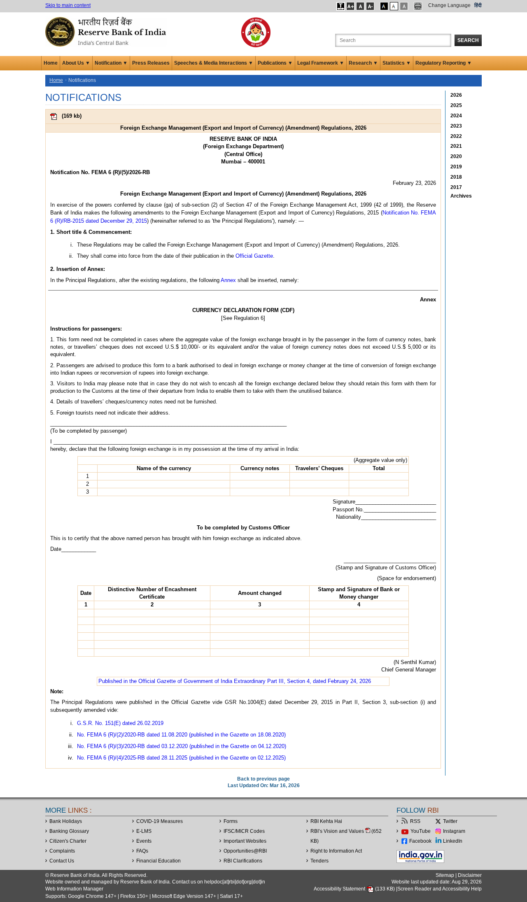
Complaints (62, 851)
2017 (456, 187)
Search (468, 40)
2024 (456, 116)
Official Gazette (254, 256)
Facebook (420, 841)
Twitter (450, 821)
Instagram (454, 831)
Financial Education (158, 861)
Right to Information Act (336, 851)
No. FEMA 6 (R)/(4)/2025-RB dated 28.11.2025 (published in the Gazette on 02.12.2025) (181, 758)
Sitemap (445, 875)
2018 (456, 177)
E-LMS (144, 831)
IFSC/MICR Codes (244, 831)
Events (144, 841)
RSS (415, 821)
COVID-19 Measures (159, 821)
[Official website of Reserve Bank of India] (107, 31)
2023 (456, 126)
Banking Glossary (69, 831)
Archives (461, 196)
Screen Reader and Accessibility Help (439, 889)
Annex (228, 280)
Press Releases (151, 63)
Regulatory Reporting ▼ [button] (443, 63)
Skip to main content (68, 5)
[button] (340, 6)
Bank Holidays (65, 821)
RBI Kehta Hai (326, 821)
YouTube (420, 831)
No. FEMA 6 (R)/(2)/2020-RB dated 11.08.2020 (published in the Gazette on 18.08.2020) (181, 735)
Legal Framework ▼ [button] (320, 63)
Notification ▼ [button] (111, 63)
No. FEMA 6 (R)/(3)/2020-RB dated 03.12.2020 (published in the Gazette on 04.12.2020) (181, 746)
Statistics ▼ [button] (396, 63)
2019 (456, 167)
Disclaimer (470, 875)
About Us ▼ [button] (76, 63)
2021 (456, 146)
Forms (231, 821)
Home (51, 63)
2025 (456, 105)
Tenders (319, 861)
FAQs (142, 851)
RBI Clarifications (243, 861)
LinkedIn (452, 841)
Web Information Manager (74, 889)
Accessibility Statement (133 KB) (355, 889)
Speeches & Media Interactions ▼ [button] (213, 63)
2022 (456, 136)
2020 (456, 156)
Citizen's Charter (67, 841)
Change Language (449, 5)
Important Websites (245, 841)
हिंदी (478, 5)
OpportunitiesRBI (245, 851)
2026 (456, 95)
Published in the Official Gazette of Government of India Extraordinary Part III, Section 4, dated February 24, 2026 (234, 681)
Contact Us (61, 861)
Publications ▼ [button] (275, 63)
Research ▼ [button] (363, 63)
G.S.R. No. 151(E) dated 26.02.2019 (120, 723)
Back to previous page (263, 779)
